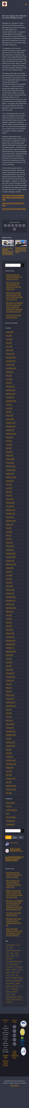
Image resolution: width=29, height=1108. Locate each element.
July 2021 (9, 527)
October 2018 (10, 647)
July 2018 (9, 658)
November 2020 (10, 556)
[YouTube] (14, 1035)
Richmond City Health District (14, 980)
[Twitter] (14, 1027)
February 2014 (10, 724)
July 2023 (9, 440)
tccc (21, 986)
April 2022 (9, 495)
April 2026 (9, 346)
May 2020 (9, 578)
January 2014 (10, 727)
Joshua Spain (9, 967)
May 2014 (9, 713)
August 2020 (9, 567)
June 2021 (9, 531)
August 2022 (9, 480)
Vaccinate (14, 991)
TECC (7, 989)
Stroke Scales (14, 842)
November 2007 (10, 778)
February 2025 (10, 386)
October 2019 (10, 604)
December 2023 (10, 422)
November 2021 (10, 513)
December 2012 (10, 742)
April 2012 (9, 753)
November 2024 (10, 393)
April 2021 (9, 538)
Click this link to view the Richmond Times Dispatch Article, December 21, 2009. (13, 197)
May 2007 (9, 782)
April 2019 (9, 626)
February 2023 (10, 458)
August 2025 (9, 371)
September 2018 (11, 651)
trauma (8, 991)
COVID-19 (9, 806)
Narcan (20, 969)
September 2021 (11, 520)
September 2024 (11, 400)
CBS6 (16, 953)
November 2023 (10, 426)
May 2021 (9, 535)
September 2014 (11, 705)
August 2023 (9, 437)
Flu (7, 964)
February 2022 (10, 502)
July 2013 (9, 738)
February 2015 (10, 694)
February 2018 (10, 673)
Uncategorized (10, 824)
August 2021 (9, 524)
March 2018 (9, 669)
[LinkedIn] (14, 1044)
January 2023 (10, 462)
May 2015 (9, 687)
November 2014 (10, 702)
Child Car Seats (10, 956)
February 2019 (10, 633)
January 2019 (10, 636)
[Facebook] (14, 1031)
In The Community (11, 809)
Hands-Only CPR (14, 964)
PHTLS (7, 975)
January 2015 (10, 698)
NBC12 (7, 972)
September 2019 (11, 607)
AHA (11, 947)
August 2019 (9, 611)
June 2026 (9, 339)
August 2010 (9, 756)
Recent (14, 837)
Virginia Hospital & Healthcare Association (14, 1001)
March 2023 (9, 455)
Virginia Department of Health (14, 997)
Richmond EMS (10, 983)
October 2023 (10, 429)
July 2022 (9, 484)
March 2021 (9, 542)
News (7, 813)
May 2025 (9, 382)
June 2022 (9, 488)
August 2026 (9, 331)
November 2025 (10, 360)
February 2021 (10, 546)
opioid (13, 972)
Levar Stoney (18, 967)
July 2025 (9, 375)
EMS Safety (9, 958)
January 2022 (10, 506)
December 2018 (10, 640)
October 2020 (10, 560)
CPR (17, 956)
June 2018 (9, 662)
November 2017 (10, 676)
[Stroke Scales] (7, 843)
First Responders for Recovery (14, 961)
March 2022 (9, 498)
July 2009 (9, 771)
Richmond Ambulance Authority (14, 978)
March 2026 (9, 350)
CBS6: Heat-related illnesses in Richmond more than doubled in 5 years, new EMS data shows (8, 243)
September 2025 (11, 368)
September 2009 (11, 763)
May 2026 (9, 342)
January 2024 (10, 419)
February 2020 (10, 589)
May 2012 (9, 749)
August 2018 (9, 654)
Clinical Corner (10, 802)
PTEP (12, 975)
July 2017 (9, 684)
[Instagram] (14, 1039)
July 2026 (9, 335)
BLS (12, 953)
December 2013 (10, 731)
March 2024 (9, 415)
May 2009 (9, 774)
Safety (17, 983)
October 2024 (10, 397)
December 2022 (10, 466)
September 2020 (11, 564)
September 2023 (11, 433)
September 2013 (11, 734)
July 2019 (9, 615)
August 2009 (9, 767)
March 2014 (9, 720)
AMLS (7, 953)
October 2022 (10, 473)
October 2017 (10, 680)
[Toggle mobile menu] (26, 4)
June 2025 (9, 379)
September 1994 (11, 789)
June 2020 (9, 575)
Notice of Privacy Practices (5, 1063)
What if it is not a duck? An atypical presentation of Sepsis (16, 850)
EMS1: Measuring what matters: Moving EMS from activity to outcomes (14, 277)
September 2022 (11, 477)
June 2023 (9, 444)
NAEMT (8, 969)
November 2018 (10, 644)
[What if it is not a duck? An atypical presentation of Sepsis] (7, 850)
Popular (8, 837)
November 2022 (10, 469)
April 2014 (9, 716)
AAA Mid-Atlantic (10, 945)
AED (7, 947)
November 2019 (10, 600)
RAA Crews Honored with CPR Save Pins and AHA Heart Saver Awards (21, 242)
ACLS (18, 945)
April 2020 (9, 582)
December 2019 (10, 596)
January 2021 (10, 549)
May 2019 (9, 622)
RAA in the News (11, 817)
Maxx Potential (14, 1085)
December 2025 (10, 357)
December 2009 (11, 760)
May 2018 (9, 665)
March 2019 (9, 629)
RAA (17, 975)
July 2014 (9, 709)
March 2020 (9, 586)
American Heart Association (13, 950)
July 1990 (9, 792)
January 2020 (10, 593)
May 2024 (9, 411)
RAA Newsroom (10, 820)
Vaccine (8, 994)
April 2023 (9, 451)
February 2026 (10, 353)
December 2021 (10, 509)
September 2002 (11, 785)
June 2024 (9, 408)
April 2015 (9, 691)
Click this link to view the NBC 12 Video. (14, 209)
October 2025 (10, 364)
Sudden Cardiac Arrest (12, 986)
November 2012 (10, 745)
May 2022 (9, 491)
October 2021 (10, 517)
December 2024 (10, 390)
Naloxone (14, 969)
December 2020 (11, 553)
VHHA (13, 994)
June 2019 (9, 618)
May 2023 (9, 448)
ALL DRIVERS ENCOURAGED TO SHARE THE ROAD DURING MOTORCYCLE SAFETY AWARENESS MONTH (14, 859)
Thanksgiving (14, 989)
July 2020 (9, 571)
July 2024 (9, 404)
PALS (18, 972)
